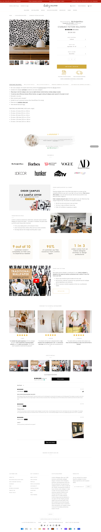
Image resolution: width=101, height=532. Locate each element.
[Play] (29, 46)
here (24, 104)
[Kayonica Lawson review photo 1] (78, 430)
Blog (31, 492)
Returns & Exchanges (14, 488)
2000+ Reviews (33, 479)
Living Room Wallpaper (20, 15)
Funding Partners (34, 488)
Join (88, 486)
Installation (61, 291)
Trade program (33, 494)
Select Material (72, 37)
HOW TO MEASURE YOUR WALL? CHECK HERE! (71, 78)
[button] (68, 29)
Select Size (72, 44)
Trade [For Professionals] (56, 522)
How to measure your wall (15, 481)
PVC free (54, 87)
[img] (20, 389)
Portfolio (32, 481)
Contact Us (11, 477)
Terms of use (12, 490)
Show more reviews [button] (50, 442)
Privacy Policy (12, 492)
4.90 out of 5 (44, 378)
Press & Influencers (35, 484)
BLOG (45, 522)
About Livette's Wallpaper (72, 522)
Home (10, 15)
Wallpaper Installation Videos (16, 479)
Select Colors (71, 51)
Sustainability (33, 486)
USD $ (50, 514)
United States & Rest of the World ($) (50, 519)
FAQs (10, 486)
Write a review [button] (60, 379)
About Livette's (33, 477)
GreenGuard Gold (42, 87)
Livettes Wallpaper (28, 522)
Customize (11, 484)
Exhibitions (33, 490)
